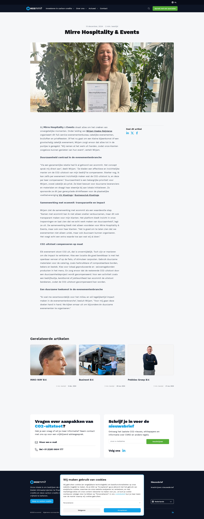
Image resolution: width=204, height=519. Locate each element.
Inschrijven (158, 441)
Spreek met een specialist (165, 8)
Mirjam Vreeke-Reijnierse (99, 131)
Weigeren (81, 510)
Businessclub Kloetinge (87, 195)
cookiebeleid (120, 494)
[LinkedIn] (127, 133)
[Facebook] (137, 133)
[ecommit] (34, 8)
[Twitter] (132, 133)
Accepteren (122, 510)
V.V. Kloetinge (66, 195)
